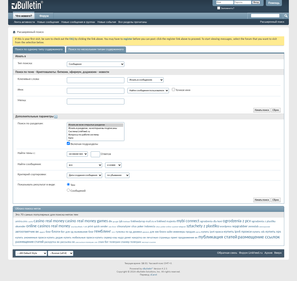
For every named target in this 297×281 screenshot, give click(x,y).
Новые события (106, 22)
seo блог (112, 227)
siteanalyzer (124, 226)
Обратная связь (227, 252)
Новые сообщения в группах (78, 22)
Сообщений (78, 190)
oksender (20, 226)
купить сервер (103, 237)
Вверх (278, 252)
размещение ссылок (259, 237)
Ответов (105, 154)
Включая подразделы (84, 144)
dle (110, 221)
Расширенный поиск (272, 21)
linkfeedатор (138, 221)
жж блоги (160, 232)
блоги (56, 232)
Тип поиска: (25, 63)
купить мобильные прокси (79, 237)
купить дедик (55, 237)
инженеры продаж (184, 232)
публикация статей (217, 237)
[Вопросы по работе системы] (95, 135)
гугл (113, 232)
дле (152, 232)
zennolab (253, 226)
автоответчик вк (27, 232)
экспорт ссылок (149, 242)
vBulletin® (147, 269)
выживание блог (84, 232)
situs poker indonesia (143, 226)
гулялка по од (124, 232)
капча (198, 232)
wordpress (226, 226)
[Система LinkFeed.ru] (95, 131)
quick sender (101, 226)
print (90, 226)
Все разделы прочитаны (132, 22)
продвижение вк (188, 237)
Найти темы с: (27, 153)
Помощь (274, 3)
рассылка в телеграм (85, 242)
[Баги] (95, 138)
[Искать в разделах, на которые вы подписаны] (95, 128)
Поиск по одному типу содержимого (39, 49)
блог (48, 232)
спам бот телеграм (109, 242)
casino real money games (86, 221)
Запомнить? (227, 8)
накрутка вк (139, 237)
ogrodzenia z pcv (237, 221)
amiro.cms (21, 221)
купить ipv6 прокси (238, 232)
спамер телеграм (131, 242)
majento (171, 221)
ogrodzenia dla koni (211, 221)
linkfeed (126, 222)
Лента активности (24, 22)
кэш (115, 237)
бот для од (67, 232)
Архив (268, 252)
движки (137, 232)
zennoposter (264, 227)
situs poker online (163, 227)
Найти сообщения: (29, 164)
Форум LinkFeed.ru (251, 252)
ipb (121, 221)
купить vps (273, 232)
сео (95, 242)
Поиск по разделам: (30, 123)
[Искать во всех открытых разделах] (95, 125)
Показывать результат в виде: (36, 184)
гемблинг (102, 231)
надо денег (124, 237)
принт (174, 237)
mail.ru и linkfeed (156, 221)
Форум (44, 16)
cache (30, 222)
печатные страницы (158, 237)
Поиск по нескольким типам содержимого (96, 49)
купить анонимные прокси (30, 237)
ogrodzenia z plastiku (263, 221)
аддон (42, 232)
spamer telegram (179, 227)
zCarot (153, 275)
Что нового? (24, 16)
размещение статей (29, 242)
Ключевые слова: (28, 79)
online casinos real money (48, 226)
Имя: (21, 89)
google (115, 222)
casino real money (49, 221)
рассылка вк (67, 242)
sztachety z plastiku (203, 226)
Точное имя (182, 90)
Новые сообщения (48, 22)
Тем (72, 185)
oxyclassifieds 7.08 (79, 227)
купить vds (258, 232)
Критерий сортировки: (32, 174)
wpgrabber (240, 226)
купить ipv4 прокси (212, 232)
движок (145, 232)
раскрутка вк (52, 242)
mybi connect (188, 221)
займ (169, 232)
